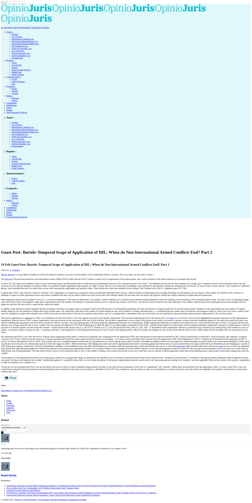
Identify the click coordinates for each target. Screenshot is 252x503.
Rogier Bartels (8, 275)
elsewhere (181, 346)
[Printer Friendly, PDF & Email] (10, 380)
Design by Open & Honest (26, 500)
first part (8, 279)
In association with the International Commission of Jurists (25, 27)
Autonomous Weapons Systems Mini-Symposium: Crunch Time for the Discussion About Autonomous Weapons (53, 495)
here (172, 318)
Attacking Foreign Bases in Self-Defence (23, 490)
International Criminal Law (12, 390)
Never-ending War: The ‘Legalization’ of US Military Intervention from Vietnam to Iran (42, 488)
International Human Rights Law (38, 390)
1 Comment (15, 270)
